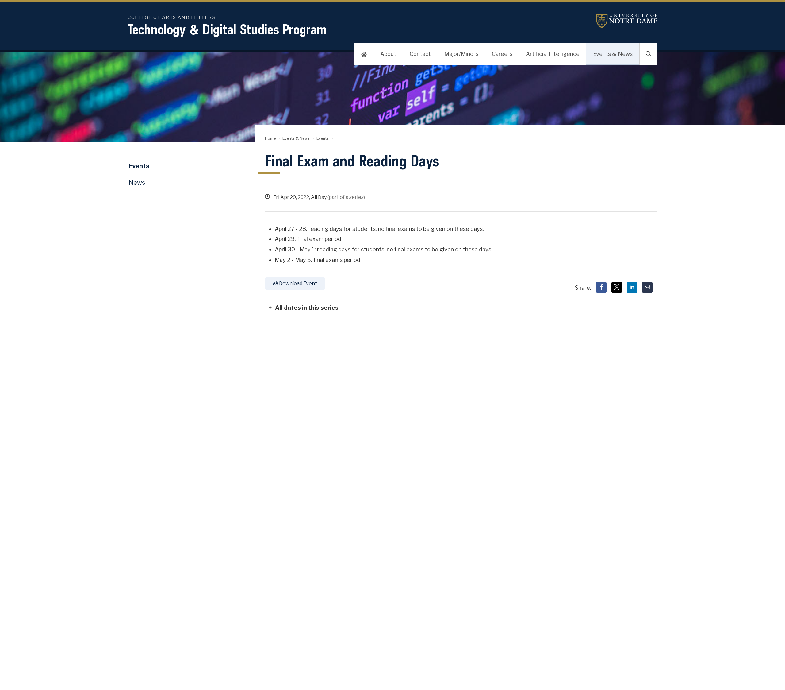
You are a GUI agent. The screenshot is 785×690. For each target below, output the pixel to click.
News (137, 182)
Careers (502, 54)
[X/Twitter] (616, 287)
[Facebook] (601, 287)
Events (322, 138)
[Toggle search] (648, 54)
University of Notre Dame (626, 21)
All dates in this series (307, 307)
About (388, 54)
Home (270, 138)
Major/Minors (461, 54)
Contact (420, 54)
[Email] (647, 287)
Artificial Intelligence (553, 54)
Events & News (613, 54)
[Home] (363, 54)
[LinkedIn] (632, 287)
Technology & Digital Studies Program (227, 29)
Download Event (297, 283)
